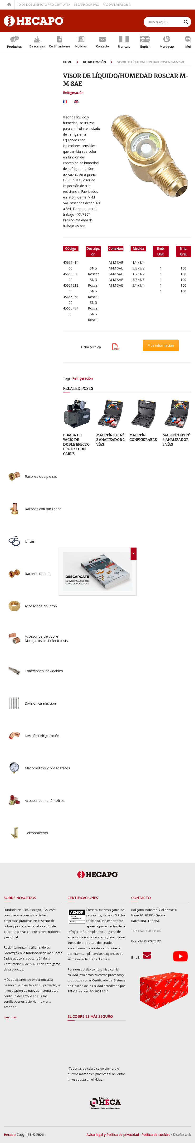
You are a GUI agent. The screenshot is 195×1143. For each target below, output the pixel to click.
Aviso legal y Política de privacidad (113, 1134)
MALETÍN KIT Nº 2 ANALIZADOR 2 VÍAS (110, 440)
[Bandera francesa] (65, 103)
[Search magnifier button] (186, 22)
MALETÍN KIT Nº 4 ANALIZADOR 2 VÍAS (176, 440)
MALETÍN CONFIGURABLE (143, 437)
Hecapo (10, 1134)
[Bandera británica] (76, 103)
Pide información (161, 345)
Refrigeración (73, 92)
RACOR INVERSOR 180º (108, 4)
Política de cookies (155, 1134)
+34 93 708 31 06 (149, 931)
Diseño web (182, 1134)
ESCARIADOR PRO (75, 4)
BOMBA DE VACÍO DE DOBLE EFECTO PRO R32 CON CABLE (76, 444)
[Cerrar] (133, 554)
